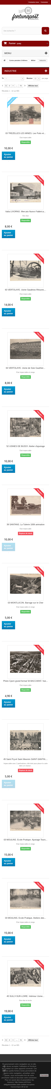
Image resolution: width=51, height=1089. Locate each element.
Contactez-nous (33, 2)
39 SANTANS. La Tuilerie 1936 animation (25, 524)
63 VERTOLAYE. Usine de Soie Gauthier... (25, 368)
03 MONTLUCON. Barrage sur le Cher (25, 603)
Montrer (30, 78)
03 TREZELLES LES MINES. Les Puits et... (25, 133)
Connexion (44, 2)
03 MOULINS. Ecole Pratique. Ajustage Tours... (25, 840)
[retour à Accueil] (4, 60)
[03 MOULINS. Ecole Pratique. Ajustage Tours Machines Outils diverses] (25, 820)
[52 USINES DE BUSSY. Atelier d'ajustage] (25, 427)
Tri (3, 78)
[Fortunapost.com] (25, 13)
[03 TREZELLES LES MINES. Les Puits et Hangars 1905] (25, 114)
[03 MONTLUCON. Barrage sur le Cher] (25, 583)
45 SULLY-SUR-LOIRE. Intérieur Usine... (25, 996)
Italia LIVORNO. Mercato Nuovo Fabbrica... (25, 211)
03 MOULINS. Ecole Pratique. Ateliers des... (25, 918)
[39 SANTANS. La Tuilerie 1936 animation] (25, 505)
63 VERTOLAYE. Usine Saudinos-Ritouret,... (25, 290)
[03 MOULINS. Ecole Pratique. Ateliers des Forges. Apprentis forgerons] (25, 899)
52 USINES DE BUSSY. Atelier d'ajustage (25, 446)
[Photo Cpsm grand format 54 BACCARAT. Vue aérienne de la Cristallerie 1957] (25, 662)
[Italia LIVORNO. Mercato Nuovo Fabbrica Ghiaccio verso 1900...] (25, 192)
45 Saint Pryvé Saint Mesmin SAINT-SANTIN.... (25, 759)
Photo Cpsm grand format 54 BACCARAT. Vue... (25, 681)
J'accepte (44, 1075)
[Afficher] (8, 161)
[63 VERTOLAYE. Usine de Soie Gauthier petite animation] (25, 349)
